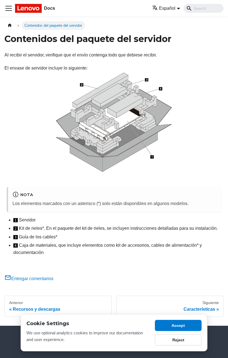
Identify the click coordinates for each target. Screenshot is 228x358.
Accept (178, 325)
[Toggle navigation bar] (8, 8)
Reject (178, 340)
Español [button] (167, 8)
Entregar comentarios (32, 278)
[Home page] (9, 25)
